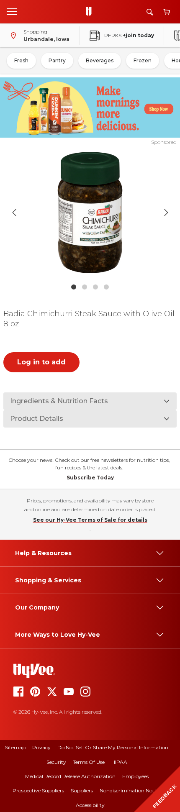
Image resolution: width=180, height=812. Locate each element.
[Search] (150, 12)
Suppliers (82, 790)
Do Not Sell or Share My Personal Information (112, 747)
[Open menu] (12, 11)
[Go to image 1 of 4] (73, 287)
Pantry (57, 60)
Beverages (99, 60)
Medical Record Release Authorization (70, 776)
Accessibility (90, 805)
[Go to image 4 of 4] (106, 287)
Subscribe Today (90, 477)
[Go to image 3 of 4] (95, 287)
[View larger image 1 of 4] (90, 212)
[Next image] (166, 212)
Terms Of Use (89, 762)
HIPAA (119, 762)
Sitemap (15, 747)
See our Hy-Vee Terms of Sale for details (90, 520)
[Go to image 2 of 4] (84, 287)
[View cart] (166, 12)
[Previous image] (14, 212)
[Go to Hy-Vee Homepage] (91, 12)
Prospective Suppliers (38, 790)
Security (56, 762)
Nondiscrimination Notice (130, 790)
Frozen (143, 60)
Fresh (21, 60)
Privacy (41, 747)
